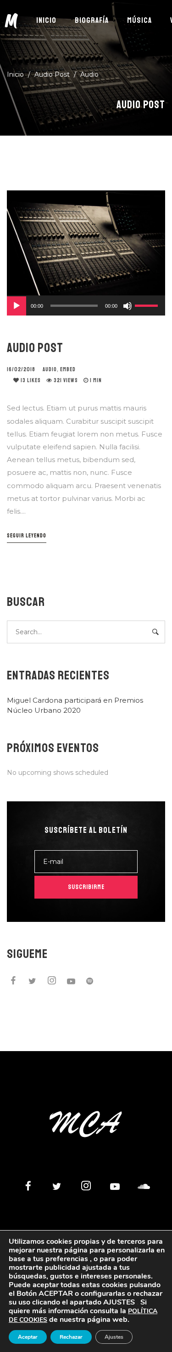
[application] (86, 305)
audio (50, 369)
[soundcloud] (143, 1187)
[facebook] (13, 982)
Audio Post (35, 348)
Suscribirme (86, 887)
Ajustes (114, 1337)
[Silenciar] (127, 305)
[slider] (148, 304)
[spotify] (90, 982)
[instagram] (51, 982)
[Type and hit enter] (155, 632)
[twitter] (32, 982)
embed (68, 369)
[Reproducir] (16, 305)
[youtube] (71, 983)
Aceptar (28, 1337)
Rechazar (71, 1337)
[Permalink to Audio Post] (86, 242)
